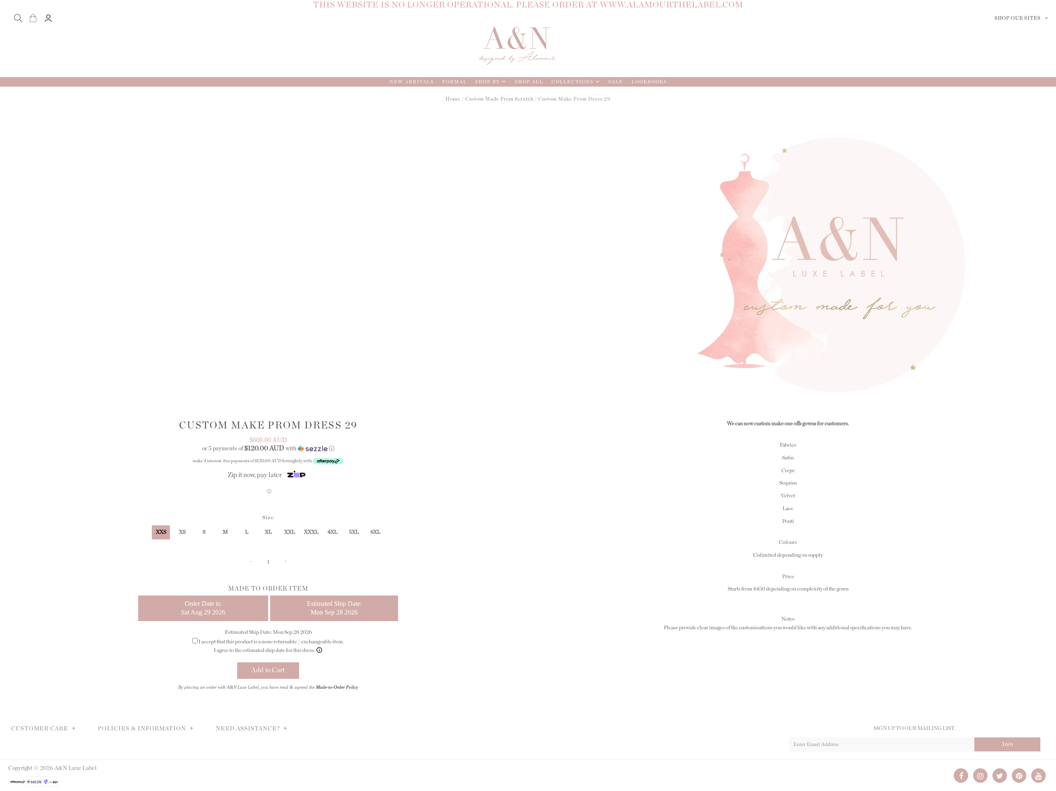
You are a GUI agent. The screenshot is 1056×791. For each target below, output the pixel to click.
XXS (161, 532)
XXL (289, 532)
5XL (354, 532)
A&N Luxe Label (75, 768)
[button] (268, 448)
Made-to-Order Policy (337, 687)
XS (182, 532)
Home (453, 99)
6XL (375, 532)
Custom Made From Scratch (499, 99)
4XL (332, 532)
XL (268, 532)
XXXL (311, 532)
